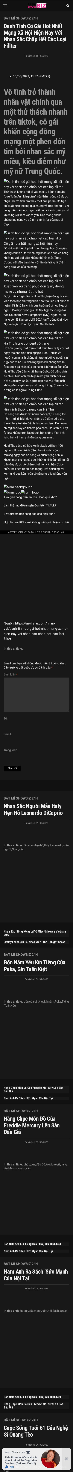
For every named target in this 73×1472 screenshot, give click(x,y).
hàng (64, 1164)
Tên (6, 718)
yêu (13, 1005)
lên (6, 1168)
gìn (36, 1001)
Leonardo (56, 845)
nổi (50, 1310)
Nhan (15, 849)
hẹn (37, 845)
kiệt (41, 1001)
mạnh (37, 1310)
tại (66, 1310)
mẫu (66, 845)
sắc (21, 849)
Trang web (10, 750)
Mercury (13, 1168)
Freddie (51, 1164)
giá (58, 1164)
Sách (55, 1310)
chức (27, 1164)
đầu (38, 1164)
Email (7, 734)
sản (28, 1168)
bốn (26, 1001)
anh (26, 1310)
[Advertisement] (36, 570)
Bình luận (11, 674)
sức (61, 1310)
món (22, 1168)
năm (51, 1001)
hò (41, 845)
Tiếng (65, 1001)
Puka (58, 1001)
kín (46, 1001)
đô (43, 1164)
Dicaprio (29, 845)
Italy (47, 845)
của (31, 1001)
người (7, 849)
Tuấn (7, 1005)
